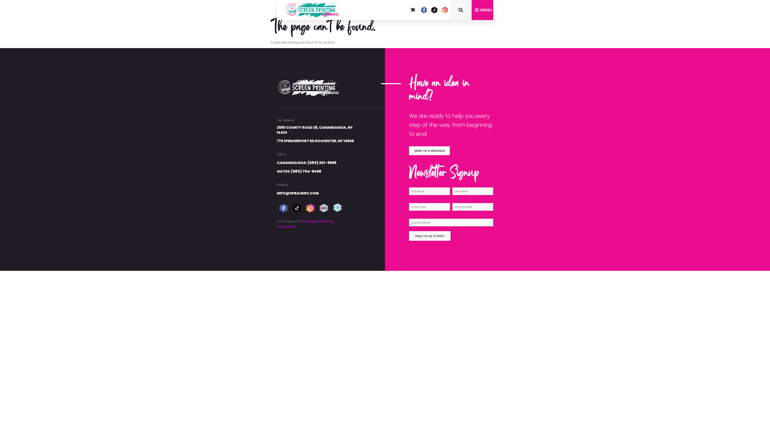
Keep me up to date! (429, 236)
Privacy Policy (286, 226)
